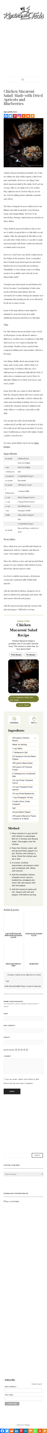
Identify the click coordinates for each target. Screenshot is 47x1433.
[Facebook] (6, 116)
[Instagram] (19, 116)
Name (6, 1014)
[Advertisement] (23, 52)
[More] (33, 116)
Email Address (9, 1025)
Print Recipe (16, 654)
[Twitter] (10, 116)
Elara (18, 1425)
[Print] (28, 116)
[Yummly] (24, 116)
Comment (7, 1056)
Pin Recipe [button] (30, 654)
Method (34, 722)
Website (7, 1037)
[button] (35, 738)
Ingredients (14, 722)
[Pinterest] (15, 116)
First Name (9, 1395)
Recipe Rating (9, 1050)
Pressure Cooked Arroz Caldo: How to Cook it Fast (23, 978)
